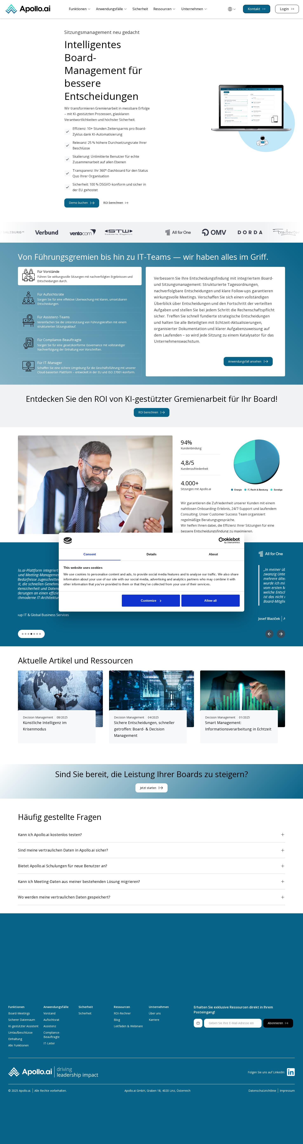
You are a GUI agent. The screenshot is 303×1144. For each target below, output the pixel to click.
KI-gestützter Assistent (23, 1026)
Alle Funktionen (18, 1045)
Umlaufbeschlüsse (20, 1032)
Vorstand (49, 1013)
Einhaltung (15, 1039)
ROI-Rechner (122, 1013)
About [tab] (213, 554)
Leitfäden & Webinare (128, 1026)
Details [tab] (152, 554)
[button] (80, 9)
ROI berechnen (113, 203)
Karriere (154, 1020)
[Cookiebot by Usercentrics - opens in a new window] (222, 540)
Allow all (210, 600)
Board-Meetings (19, 1013)
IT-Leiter (49, 1043)
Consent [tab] (89, 554)
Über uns (155, 1013)
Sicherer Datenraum (21, 1020)
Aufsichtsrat (51, 1020)
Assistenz (49, 1026)
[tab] (80, 276)
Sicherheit (140, 9)
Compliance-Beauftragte (51, 1035)
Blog (117, 1020)
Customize (148, 600)
